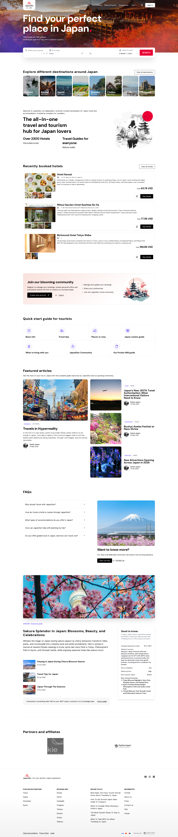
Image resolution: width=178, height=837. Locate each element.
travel (126, 386)
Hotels (87, 5)
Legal (52, 833)
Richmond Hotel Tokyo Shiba (74, 235)
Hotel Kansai (64, 174)
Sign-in (150, 5)
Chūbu (59, 818)
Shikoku (60, 822)
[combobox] (35, 53)
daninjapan (27, 424)
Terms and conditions (30, 833)
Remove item (42, 53)
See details (146, 196)
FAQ (126, 809)
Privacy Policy (44, 833)
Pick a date (56, 50)
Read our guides (68, 147)
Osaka (25, 797)
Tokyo (25, 793)
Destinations (97, 5)
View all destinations (145, 72)
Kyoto (25, 805)
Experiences (123, 5)
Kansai (59, 793)
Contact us (119, 560)
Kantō (59, 797)
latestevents (129, 422)
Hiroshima (27, 801)
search (146, 52)
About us (128, 797)
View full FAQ (104, 561)
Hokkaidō (60, 801)
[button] (134, 5)
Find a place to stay (31, 143)
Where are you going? (35, 50)
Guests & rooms (127, 50)
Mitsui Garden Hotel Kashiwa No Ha (78, 204)
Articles (127, 793)
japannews (128, 455)
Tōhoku (60, 809)
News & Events (110, 5)
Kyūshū (60, 813)
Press (126, 801)
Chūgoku (60, 805)
